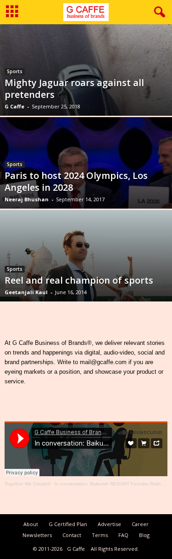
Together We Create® (27, 483)
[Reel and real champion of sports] (86, 267)
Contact (71, 535)
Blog (144, 535)
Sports (14, 71)
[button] (158, 12)
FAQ (123, 535)
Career (140, 524)
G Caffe (14, 106)
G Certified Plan (68, 524)
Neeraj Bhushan (27, 199)
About (30, 524)
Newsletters (37, 535)
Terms (100, 535)
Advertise (109, 524)
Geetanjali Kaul (26, 292)
